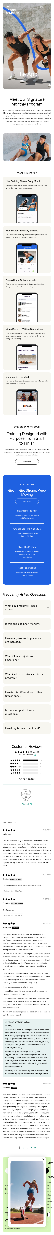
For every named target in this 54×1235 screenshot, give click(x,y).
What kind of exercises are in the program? (24, 676)
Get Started (27, 462)
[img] (9, 830)
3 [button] (27, 1147)
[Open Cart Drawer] (41, 7)
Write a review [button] (27, 779)
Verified (25, 804)
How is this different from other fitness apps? (23, 694)
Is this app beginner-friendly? (22, 624)
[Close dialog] (44, 1159)
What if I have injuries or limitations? (19, 658)
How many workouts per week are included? (23, 640)
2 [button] (23, 1147)
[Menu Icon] (46, 7)
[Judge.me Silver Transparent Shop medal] (26, 794)
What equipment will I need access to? (21, 607)
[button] (15, 760)
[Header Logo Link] (12, 10)
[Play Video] (27, 147)
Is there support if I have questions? (19, 712)
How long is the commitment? (23, 728)
